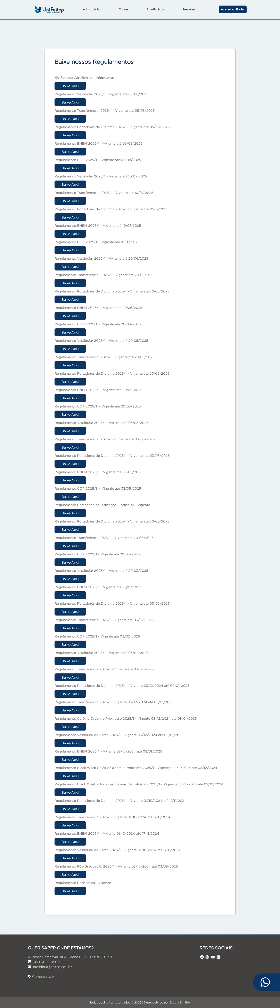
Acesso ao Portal (233, 9)
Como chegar (43, 976)
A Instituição (91, 9)
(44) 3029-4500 (46, 962)
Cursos (123, 9)
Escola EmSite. (180, 1002)
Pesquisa (188, 9)
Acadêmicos (155, 9)
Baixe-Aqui (70, 86)
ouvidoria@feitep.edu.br (52, 967)
